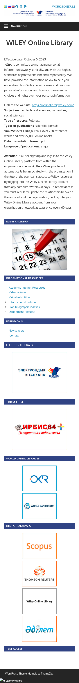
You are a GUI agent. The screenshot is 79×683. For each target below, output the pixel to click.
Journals (14, 335)
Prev (26, 492)
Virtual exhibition (19, 297)
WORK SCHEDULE (63, 6)
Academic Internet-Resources (27, 287)
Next (53, 492)
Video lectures (17, 292)
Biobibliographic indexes (24, 307)
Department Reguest (22, 311)
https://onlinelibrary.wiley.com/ (53, 105)
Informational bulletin (22, 302)
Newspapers (16, 330)
